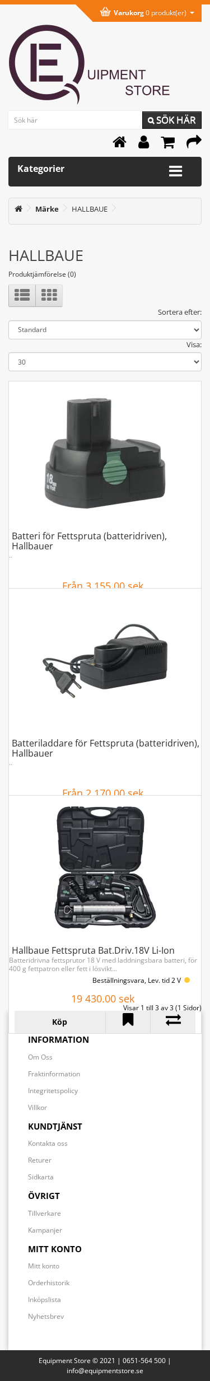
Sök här (175, 119)
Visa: (194, 344)
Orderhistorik (48, 1282)
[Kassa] (194, 145)
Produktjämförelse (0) (42, 274)
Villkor (37, 1107)
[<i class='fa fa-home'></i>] (18, 209)
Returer (40, 1160)
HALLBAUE (90, 209)
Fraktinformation (54, 1074)
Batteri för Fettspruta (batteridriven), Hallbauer (89, 541)
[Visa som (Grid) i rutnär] (49, 295)
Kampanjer (45, 1230)
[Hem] (120, 145)
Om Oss (40, 1057)
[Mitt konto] (143, 145)
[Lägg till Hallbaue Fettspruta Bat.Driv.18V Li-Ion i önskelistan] (128, 1022)
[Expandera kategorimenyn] (175, 171)
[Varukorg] (168, 145)
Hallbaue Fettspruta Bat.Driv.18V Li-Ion (93, 950)
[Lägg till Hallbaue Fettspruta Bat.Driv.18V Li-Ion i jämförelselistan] (172, 1022)
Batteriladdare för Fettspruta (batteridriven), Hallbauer (105, 748)
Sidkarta (41, 1177)
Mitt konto (43, 1266)
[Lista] (22, 295)
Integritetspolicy (53, 1090)
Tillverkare (44, 1213)
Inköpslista (44, 1299)
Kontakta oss (48, 1143)
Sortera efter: (180, 312)
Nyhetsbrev (46, 1316)
